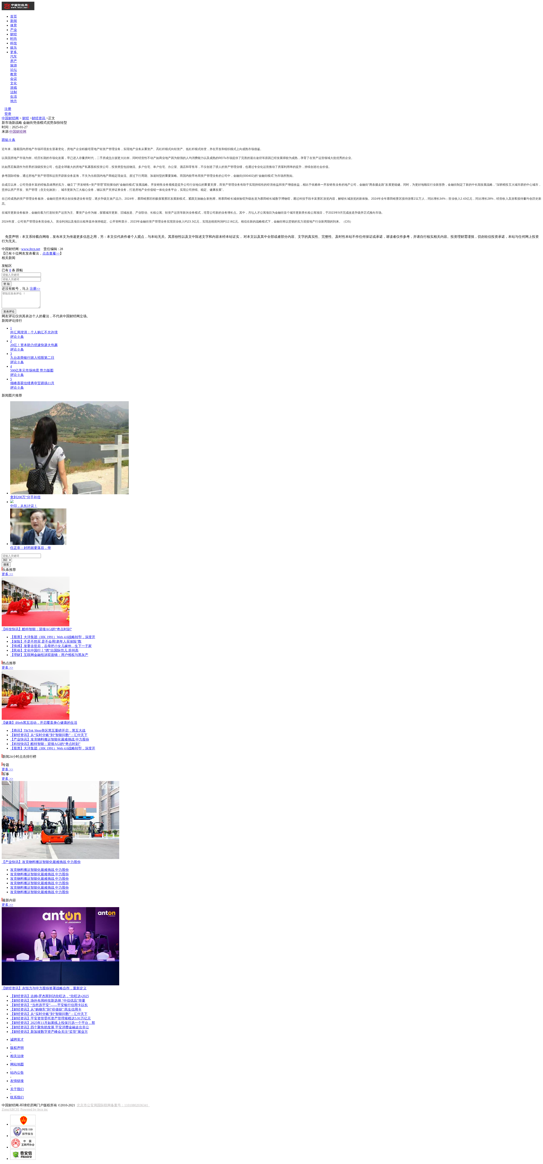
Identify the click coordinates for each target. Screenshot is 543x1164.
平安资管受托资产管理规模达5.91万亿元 (50, 1018)
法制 (13, 92)
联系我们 (17, 1097)
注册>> (35, 288)
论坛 (13, 70)
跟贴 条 (8, 140)
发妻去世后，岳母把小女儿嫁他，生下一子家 (51, 646)
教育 (13, 74)
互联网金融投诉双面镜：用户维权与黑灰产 (49, 655)
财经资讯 (38, 118)
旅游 (13, 65)
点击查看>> (51, 253)
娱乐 (13, 47)
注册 (7, 109)
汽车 (13, 56)
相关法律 (17, 1056)
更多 (14, 52)
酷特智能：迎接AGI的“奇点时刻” (37, 629)
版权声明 (17, 1048)
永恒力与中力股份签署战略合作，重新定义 (44, 988)
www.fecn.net (30, 249)
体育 (13, 25)
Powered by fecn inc (34, 1109)
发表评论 (8, 311)
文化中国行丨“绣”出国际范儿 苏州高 (44, 650)
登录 (7, 114)
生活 (13, 96)
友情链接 (17, 1081)
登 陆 (6, 283)
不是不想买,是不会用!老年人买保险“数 (45, 641)
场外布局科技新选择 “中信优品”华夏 (47, 1000)
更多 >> (7, 574)
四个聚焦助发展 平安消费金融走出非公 (49, 1027)
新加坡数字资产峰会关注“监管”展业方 (49, 1031)
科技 (13, 43)
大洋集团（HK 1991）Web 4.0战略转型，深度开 (52, 637)
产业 (13, 30)
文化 (13, 83)
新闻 (13, 21)
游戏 (13, 87)
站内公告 (17, 1072)
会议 (13, 79)
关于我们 (17, 1089)
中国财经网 (10, 118)
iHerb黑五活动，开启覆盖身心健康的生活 (39, 722)
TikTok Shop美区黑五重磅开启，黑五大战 (47, 730)
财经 (13, 34)
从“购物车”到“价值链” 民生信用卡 (45, 1009)
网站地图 (17, 1064)
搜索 (6, 564)
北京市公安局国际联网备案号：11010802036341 (113, 1105)
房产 (13, 61)
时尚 (13, 38)
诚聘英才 (17, 1039)
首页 (13, 16)
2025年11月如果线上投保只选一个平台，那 (52, 1023)
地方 (13, 101)
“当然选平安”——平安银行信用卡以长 (49, 1005)
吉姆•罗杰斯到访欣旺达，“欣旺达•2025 (49, 996)
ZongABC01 (11, 1109)
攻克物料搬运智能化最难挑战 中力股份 (49, 739)
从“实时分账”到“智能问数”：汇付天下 (48, 735)
